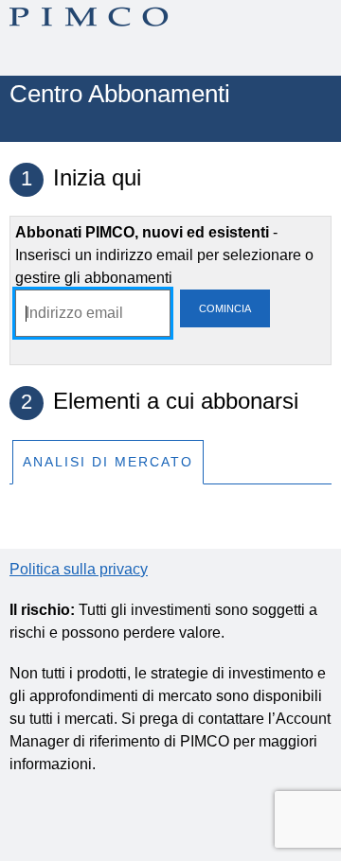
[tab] (108, 461)
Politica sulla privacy (78, 569)
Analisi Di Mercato (108, 461)
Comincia (225, 308)
